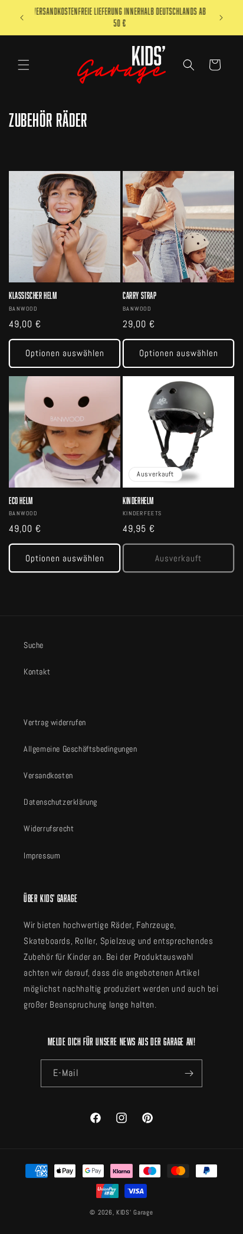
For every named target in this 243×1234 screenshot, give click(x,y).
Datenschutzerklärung (60, 802)
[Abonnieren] (189, 1073)
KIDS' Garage (134, 1212)
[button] (24, 65)
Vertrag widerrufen (55, 722)
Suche (34, 645)
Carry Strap (140, 296)
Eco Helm (21, 501)
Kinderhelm (138, 501)
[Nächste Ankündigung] (221, 18)
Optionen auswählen (64, 352)
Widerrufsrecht (49, 828)
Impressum (42, 855)
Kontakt (37, 671)
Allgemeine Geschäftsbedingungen (80, 748)
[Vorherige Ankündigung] (22, 18)
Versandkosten (48, 775)
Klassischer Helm (33, 296)
